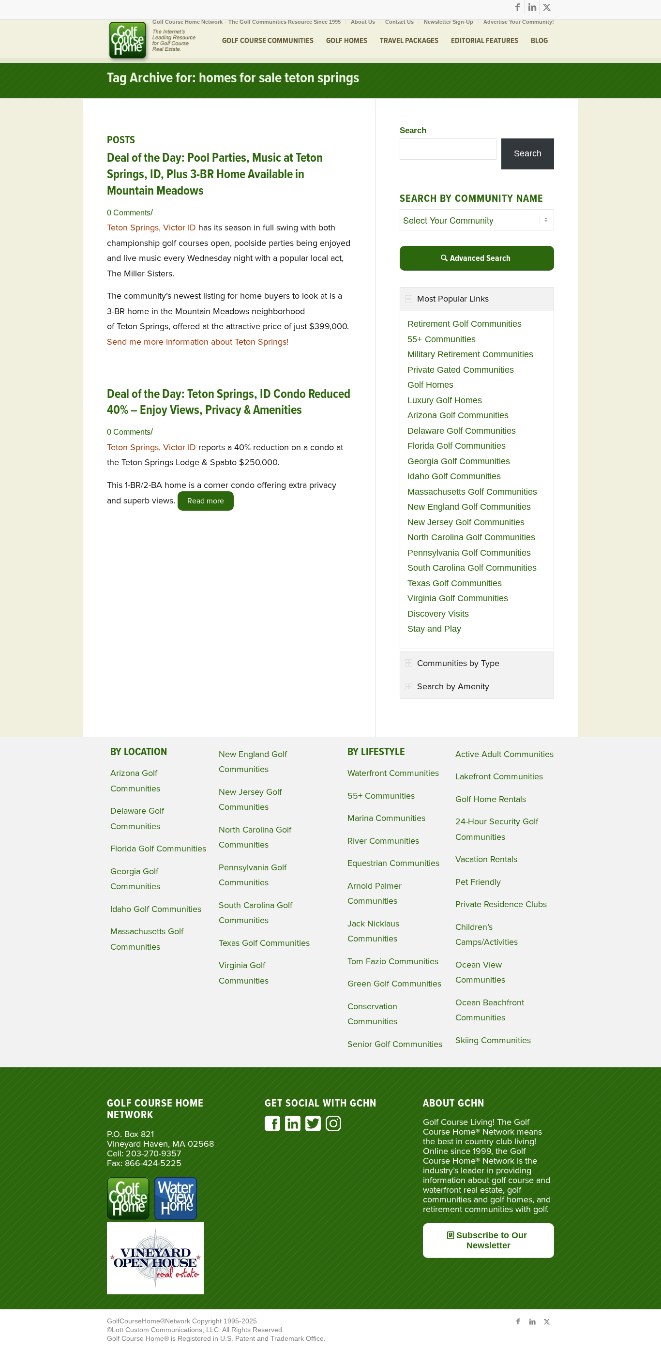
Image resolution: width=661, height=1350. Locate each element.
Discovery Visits (438, 614)
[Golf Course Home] (151, 41)
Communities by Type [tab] (458, 663)
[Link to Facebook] (518, 7)
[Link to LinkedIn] (532, 7)
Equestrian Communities (393, 863)
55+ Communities (441, 339)
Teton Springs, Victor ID (151, 227)
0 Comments (128, 212)
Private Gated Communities (460, 370)
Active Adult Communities (504, 754)
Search (413, 130)
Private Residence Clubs (501, 904)
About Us (363, 22)
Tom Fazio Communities (392, 961)
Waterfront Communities (393, 773)
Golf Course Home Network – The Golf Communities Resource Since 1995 (246, 22)
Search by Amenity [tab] (453, 686)
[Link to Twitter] (547, 7)
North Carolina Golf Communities (471, 537)
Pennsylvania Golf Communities (469, 553)
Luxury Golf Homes (444, 400)
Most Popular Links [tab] (453, 298)
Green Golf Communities (394, 983)
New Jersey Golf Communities (466, 522)
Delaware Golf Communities (461, 431)
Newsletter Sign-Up (448, 22)
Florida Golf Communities (456, 446)
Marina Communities (386, 818)
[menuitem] (247, 21)
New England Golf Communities (469, 507)
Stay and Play (434, 629)
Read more (205, 501)
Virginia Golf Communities (457, 598)
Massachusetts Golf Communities (472, 492)
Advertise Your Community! (518, 22)
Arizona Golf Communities (458, 415)
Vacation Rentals (486, 859)
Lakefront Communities (499, 776)
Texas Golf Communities (454, 583)
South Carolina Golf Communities (472, 568)
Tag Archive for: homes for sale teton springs (233, 78)
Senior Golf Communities (394, 1044)
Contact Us (399, 22)
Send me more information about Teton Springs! (197, 341)
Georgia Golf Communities (458, 461)
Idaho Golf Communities (454, 476)
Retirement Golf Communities (464, 324)
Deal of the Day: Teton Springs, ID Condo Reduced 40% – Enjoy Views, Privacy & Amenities (228, 402)
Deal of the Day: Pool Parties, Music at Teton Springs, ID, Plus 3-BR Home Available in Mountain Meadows (215, 174)
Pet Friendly (478, 882)
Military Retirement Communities (470, 354)
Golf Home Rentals (490, 799)
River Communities (383, 840)
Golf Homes (430, 385)
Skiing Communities (493, 1040)
